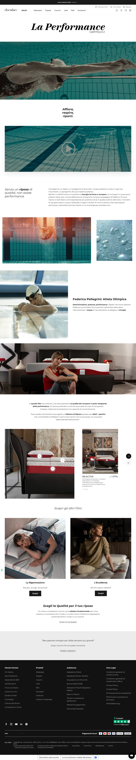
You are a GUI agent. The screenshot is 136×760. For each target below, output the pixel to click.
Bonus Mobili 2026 (74, 684)
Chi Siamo (9, 672)
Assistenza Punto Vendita (77, 676)
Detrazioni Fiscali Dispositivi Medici (79, 689)
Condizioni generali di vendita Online (23, 745)
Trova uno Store (11, 688)
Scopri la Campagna (68, 622)
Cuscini (57, 10)
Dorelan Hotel (11, 696)
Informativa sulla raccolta (49, 757)
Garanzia (39, 696)
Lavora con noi (11, 692)
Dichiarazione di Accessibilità (45, 747)
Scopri (35, 593)
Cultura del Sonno (12, 703)
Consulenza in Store (13, 707)
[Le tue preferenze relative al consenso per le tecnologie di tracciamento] (2, 570)
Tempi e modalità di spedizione (75, 699)
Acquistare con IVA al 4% (77, 680)
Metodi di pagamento (76, 705)
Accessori (82, 10)
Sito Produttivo (11, 676)
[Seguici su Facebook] (6, 724)
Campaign (9, 699)
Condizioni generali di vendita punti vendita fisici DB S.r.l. (53, 745)
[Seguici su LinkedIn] (21, 724)
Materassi (38, 10)
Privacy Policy (112, 685)
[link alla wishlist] (126, 10)
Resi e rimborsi (73, 694)
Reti (72, 10)
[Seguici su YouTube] (16, 724)
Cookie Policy (112, 689)
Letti (66, 10)
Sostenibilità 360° (12, 680)
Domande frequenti (75, 709)
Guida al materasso (44, 699)
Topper (48, 10)
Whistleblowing (113, 704)
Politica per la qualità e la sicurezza (117, 698)
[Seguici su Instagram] (11, 724)
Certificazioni (10, 684)
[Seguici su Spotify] (26, 724)
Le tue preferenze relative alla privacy (76, 757)
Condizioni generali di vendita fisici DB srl (115, 680)
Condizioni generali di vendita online (115, 673)
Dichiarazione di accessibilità (118, 693)
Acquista (74, 2)
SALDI (24, 10)
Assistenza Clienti (74, 672)
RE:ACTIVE (87, 476)
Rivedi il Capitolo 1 (68, 651)
